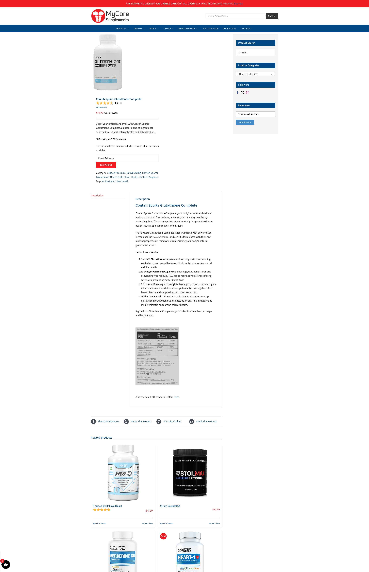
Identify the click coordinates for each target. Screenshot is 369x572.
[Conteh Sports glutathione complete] (122, 62)
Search (272, 16)
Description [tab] (97, 195)
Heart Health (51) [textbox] (254, 74)
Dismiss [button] (238, 3)
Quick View (148, 523)
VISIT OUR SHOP (210, 28)
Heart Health (117, 177)
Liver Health (131, 177)
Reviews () (101, 107)
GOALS (152, 28)
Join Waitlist (106, 165)
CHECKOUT (246, 28)
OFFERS (167, 28)
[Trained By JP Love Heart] (123, 473)
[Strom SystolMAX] (190, 473)
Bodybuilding (134, 172)
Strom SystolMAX (170, 506)
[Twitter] (242, 92)
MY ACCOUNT (229, 28)
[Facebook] (237, 92)
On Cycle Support (148, 177)
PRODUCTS (121, 28)
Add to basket (100, 523)
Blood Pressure (117, 172)
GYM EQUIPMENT (186, 28)
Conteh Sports (150, 172)
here (176, 397)
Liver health (122, 181)
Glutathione (102, 177)
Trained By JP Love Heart (107, 506)
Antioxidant (108, 181)
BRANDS (138, 28)
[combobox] (255, 74)
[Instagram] (247, 92)
